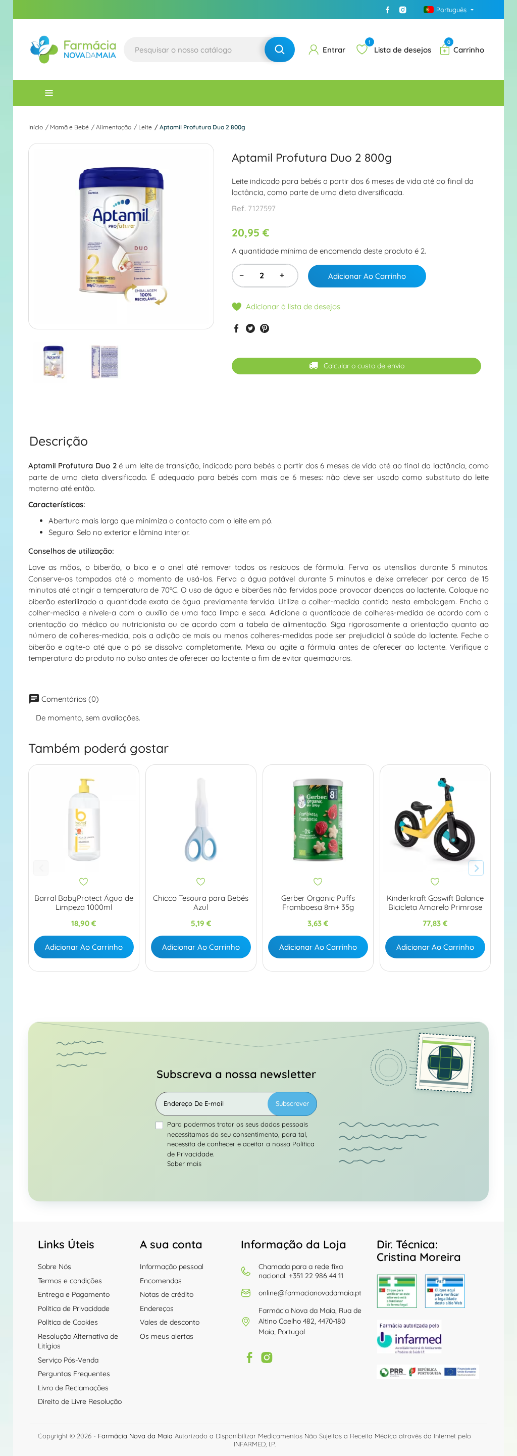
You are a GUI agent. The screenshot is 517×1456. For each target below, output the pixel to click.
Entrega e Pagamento (74, 1294)
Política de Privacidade (74, 1308)
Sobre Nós (54, 1266)
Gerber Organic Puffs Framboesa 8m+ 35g (318, 903)
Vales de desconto (169, 1322)
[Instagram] (402, 9)
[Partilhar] (236, 328)
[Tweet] (250, 328)
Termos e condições (70, 1280)
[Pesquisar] (280, 49)
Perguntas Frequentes (74, 1373)
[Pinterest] (264, 328)
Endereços (157, 1308)
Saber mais (184, 1163)
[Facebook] (387, 9)
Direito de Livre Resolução (80, 1401)
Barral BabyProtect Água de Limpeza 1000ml (83, 903)
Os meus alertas (166, 1336)
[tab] (58, 440)
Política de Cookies (68, 1322)
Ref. (239, 208)
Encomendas (161, 1280)
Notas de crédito (166, 1294)
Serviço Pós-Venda (68, 1360)
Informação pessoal (171, 1266)
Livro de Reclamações (73, 1387)
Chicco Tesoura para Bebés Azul (200, 903)
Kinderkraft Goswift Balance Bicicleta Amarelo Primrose (435, 903)
